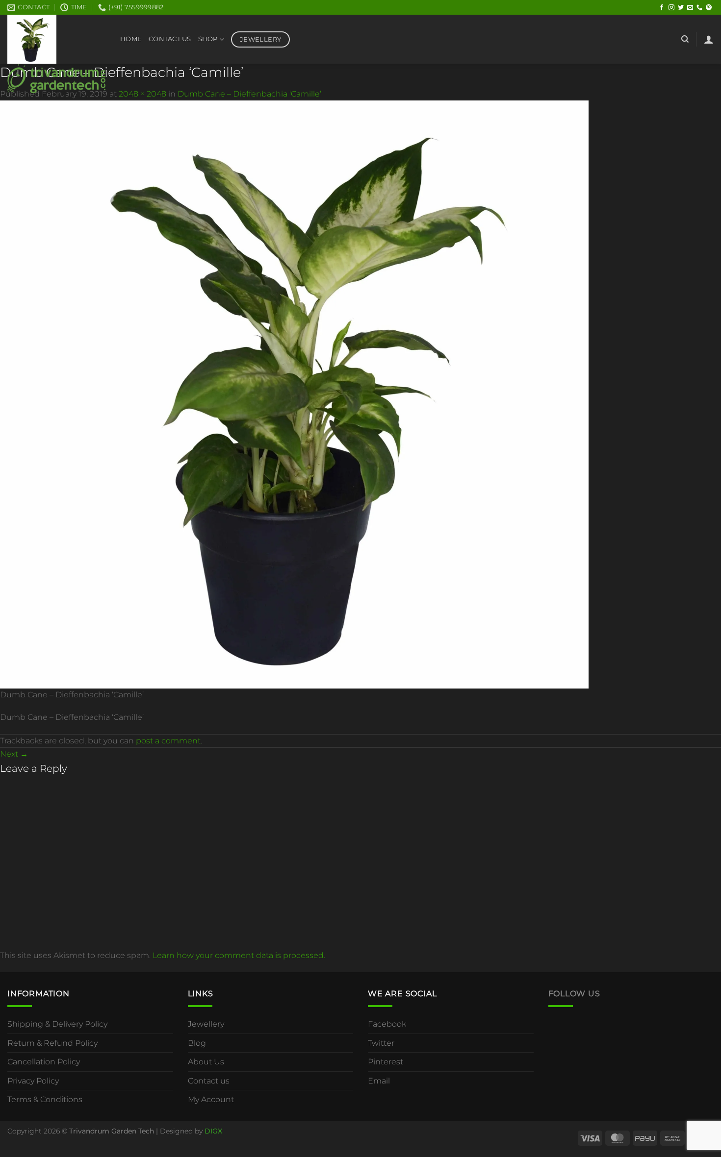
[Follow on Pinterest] (709, 7)
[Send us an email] (690, 7)
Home (131, 39)
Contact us (209, 1080)
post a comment (168, 740)
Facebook (387, 1024)
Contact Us (170, 39)
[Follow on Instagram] (671, 7)
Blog (197, 1043)
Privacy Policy (33, 1080)
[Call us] (699, 7)
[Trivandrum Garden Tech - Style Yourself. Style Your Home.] (56, 54)
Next (14, 754)
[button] (709, 39)
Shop (208, 39)
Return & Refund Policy (52, 1043)
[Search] (685, 39)
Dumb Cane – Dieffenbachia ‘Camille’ (249, 93)
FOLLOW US (574, 993)
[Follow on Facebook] (662, 7)
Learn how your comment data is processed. (239, 955)
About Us (206, 1061)
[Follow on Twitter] (681, 7)
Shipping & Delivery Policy (57, 1024)
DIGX (213, 1131)
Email (379, 1080)
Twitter (381, 1043)
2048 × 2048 (142, 93)
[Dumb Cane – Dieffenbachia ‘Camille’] (294, 393)
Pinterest (385, 1061)
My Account (211, 1099)
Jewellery (206, 1024)
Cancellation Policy (43, 1061)
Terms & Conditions (44, 1099)
